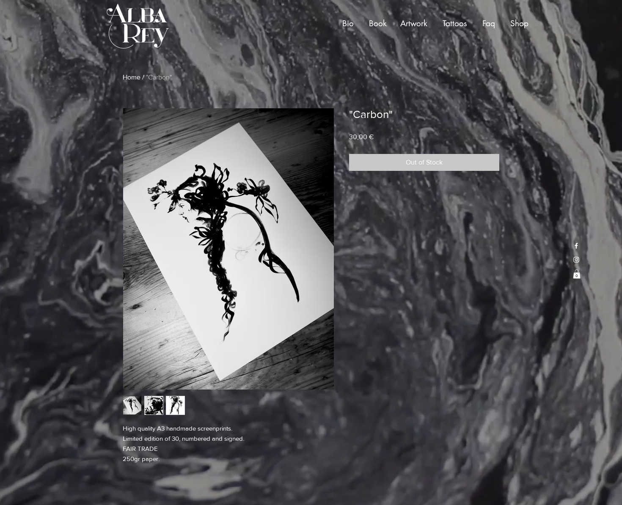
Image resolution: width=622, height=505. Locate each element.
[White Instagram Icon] (576, 259)
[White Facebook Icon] (576, 246)
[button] (577, 274)
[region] (349, 24)
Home (131, 77)
